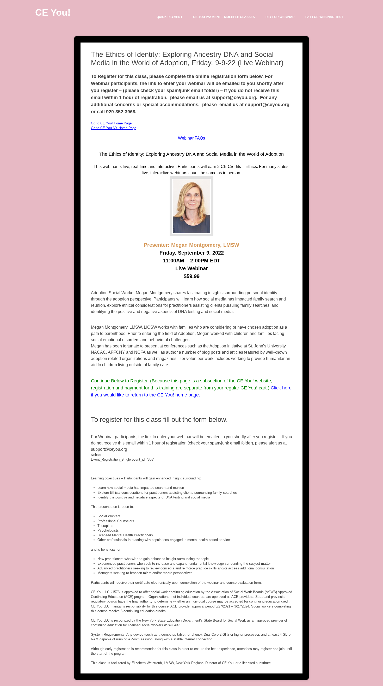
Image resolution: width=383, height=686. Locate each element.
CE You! (53, 12)
